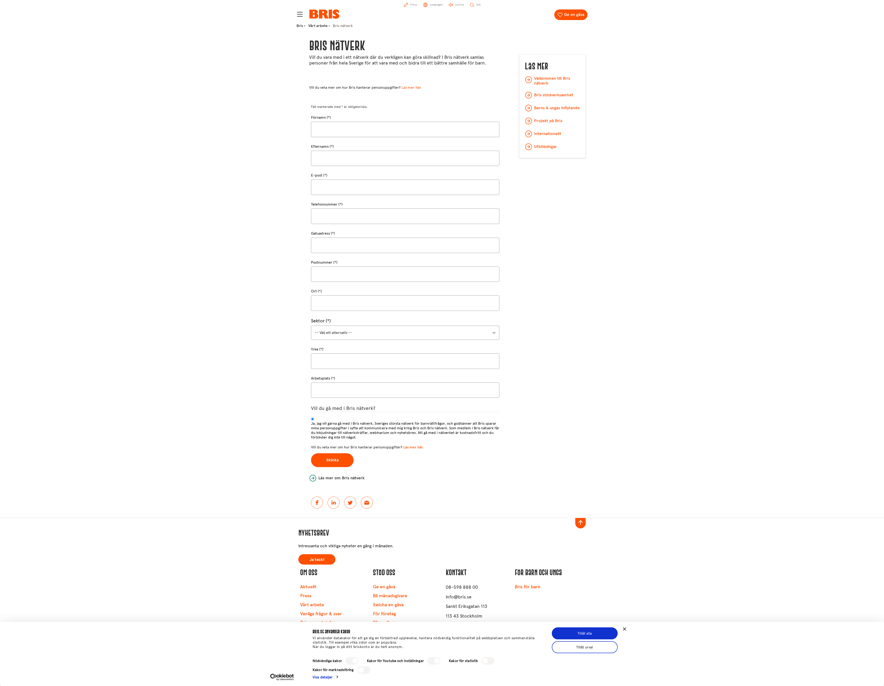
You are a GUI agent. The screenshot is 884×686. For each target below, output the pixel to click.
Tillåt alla (585, 633)
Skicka (332, 459)
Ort (314, 291)
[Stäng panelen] (624, 629)
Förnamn (318, 117)
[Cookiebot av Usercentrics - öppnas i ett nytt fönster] (282, 677)
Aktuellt (308, 587)
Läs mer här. (411, 87)
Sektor (318, 321)
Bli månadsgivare (390, 596)
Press (305, 596)
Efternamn (320, 146)
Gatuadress (320, 233)
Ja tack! (317, 559)
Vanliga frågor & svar (321, 614)
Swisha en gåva (388, 605)
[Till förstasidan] (324, 14)
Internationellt (547, 133)
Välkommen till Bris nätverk (552, 81)
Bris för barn (528, 587)
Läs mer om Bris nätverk (341, 477)
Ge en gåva (574, 14)
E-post (316, 175)
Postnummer (321, 262)
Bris (300, 26)
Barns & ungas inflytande (557, 107)
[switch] (433, 661)
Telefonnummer (324, 204)
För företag (384, 614)
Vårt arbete (318, 26)
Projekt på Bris (548, 120)
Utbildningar (545, 146)
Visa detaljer (322, 677)
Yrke (314, 349)
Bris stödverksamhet (553, 94)
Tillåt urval (584, 647)
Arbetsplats (320, 378)
